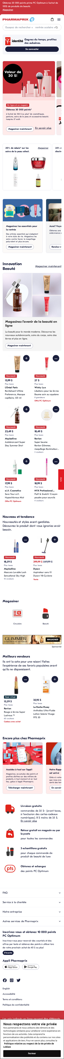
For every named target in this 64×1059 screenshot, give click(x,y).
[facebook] (5, 980)
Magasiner (8, 9)
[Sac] (52, 19)
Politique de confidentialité (16, 1004)
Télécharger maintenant (20, 787)
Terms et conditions (12, 999)
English (6, 988)
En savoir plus (43, 128)
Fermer (32, 1053)
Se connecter (32, 49)
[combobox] (32, 27)
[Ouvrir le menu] (58, 19)
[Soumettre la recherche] (56, 27)
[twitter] (18, 980)
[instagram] (12, 980)
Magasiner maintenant (20, 129)
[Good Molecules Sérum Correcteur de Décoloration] (38, 180)
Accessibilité (9, 994)
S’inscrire (8, 953)
